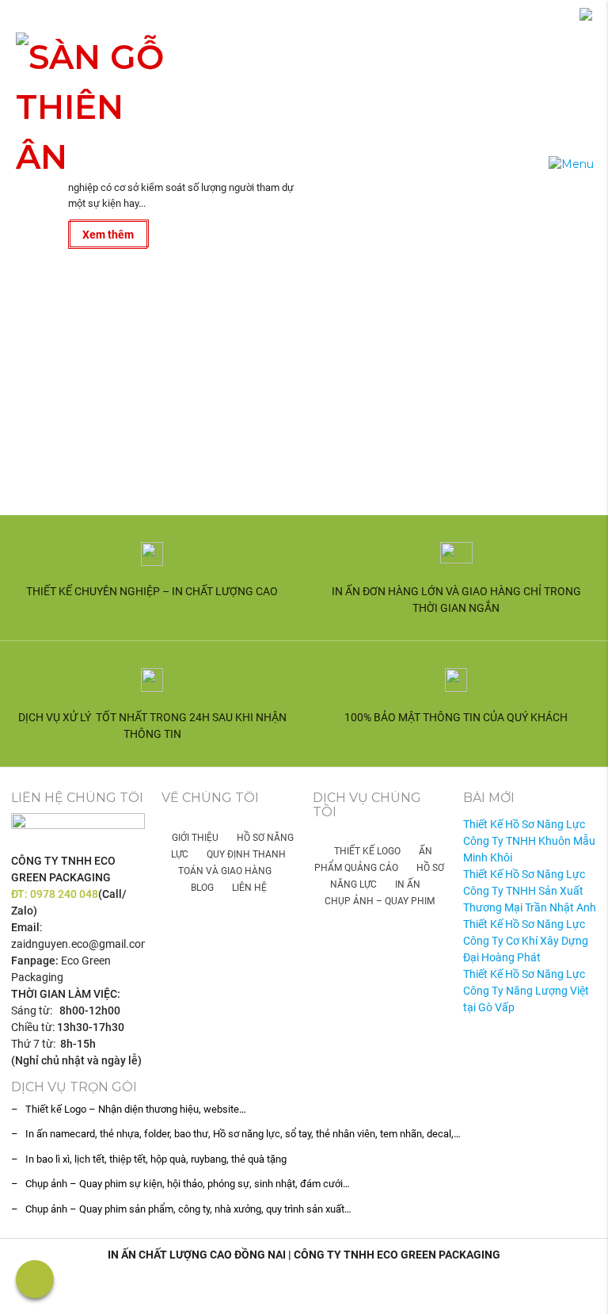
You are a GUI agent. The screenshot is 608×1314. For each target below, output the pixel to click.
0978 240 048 (64, 894)
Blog (202, 887)
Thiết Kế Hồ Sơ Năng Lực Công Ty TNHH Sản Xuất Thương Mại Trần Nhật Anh (529, 891)
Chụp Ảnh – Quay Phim (380, 901)
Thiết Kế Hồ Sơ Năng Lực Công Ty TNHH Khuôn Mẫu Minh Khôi (529, 841)
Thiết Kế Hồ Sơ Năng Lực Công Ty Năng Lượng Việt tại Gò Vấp (526, 991)
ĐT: (20, 894)
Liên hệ (249, 887)
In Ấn (407, 884)
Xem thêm (108, 234)
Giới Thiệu (195, 837)
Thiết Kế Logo (367, 851)
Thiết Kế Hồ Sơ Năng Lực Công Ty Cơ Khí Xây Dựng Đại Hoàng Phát (525, 941)
